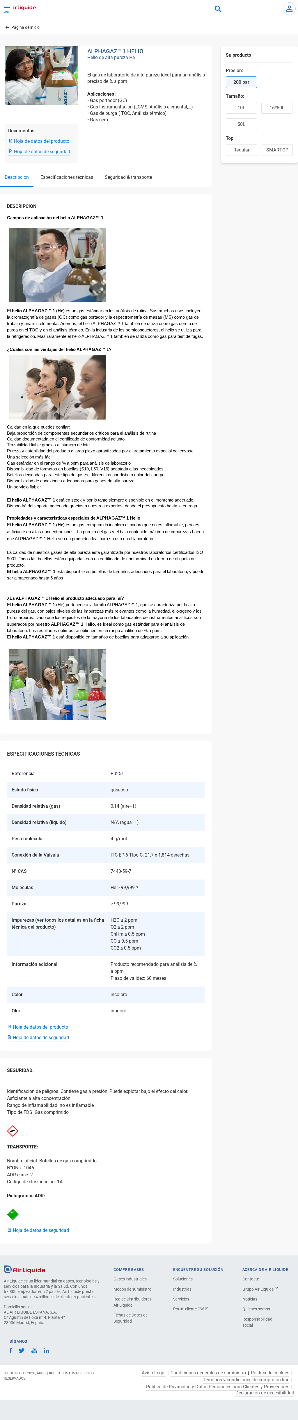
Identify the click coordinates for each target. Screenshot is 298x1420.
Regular (241, 150)
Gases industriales (130, 1279)
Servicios (181, 1299)
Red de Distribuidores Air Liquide (132, 1302)
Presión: (234, 70)
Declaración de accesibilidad (264, 1393)
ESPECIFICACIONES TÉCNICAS (66, 177)
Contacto (250, 1279)
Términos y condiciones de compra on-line (246, 1380)
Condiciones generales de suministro (208, 1373)
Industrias (182, 1289)
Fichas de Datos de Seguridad (130, 1318)
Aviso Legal (154, 1373)
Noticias (249, 1299)
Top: (230, 138)
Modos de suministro (132, 1289)
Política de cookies (270, 1373)
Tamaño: (235, 96)
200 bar (241, 82)
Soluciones (183, 1279)
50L (241, 124)
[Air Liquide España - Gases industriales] (19, 7)
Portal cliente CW (189, 1309)
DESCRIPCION (17, 177)
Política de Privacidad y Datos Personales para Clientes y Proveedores (217, 1387)
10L (241, 107)
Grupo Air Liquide (258, 1289)
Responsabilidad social (257, 1322)
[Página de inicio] (24, 1268)
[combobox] (218, 9)
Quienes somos (256, 1309)
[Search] (218, 9)
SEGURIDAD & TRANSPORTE (128, 177)
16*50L (277, 107)
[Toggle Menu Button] (7, 9)
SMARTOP (277, 150)
